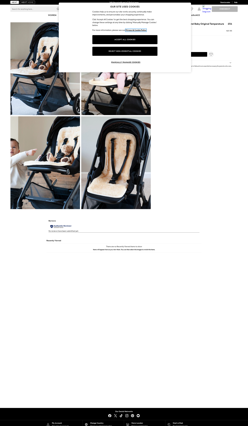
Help (235, 2)
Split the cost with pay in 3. (124, 2)
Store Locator (225, 2)
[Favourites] (191, 9)
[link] (199, 9)
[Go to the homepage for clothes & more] (14, 2)
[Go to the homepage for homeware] (27, 2)
